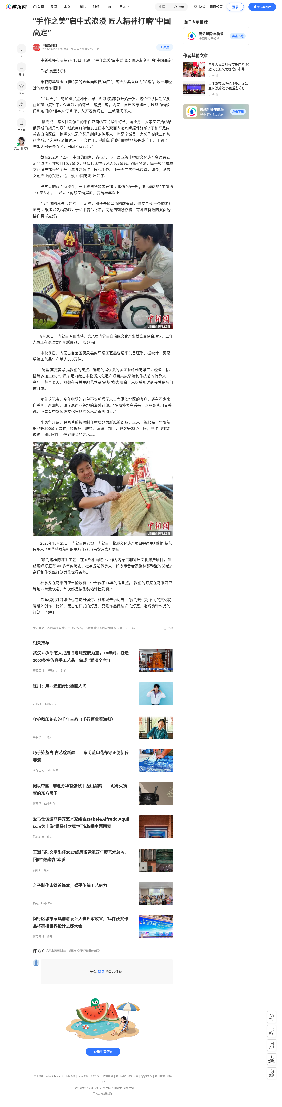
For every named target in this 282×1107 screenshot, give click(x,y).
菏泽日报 (38, 770)
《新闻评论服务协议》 (88, 950)
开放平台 (96, 1076)
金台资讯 (38, 737)
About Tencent (54, 1076)
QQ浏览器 (146, 1076)
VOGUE (38, 704)
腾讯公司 (98, 1093)
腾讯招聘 (121, 1076)
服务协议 (70, 1076)
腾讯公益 (133, 1076)
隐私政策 (83, 1076)
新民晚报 (38, 936)
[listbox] (103, 789)
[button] (238, 36)
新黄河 (37, 803)
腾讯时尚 (38, 836)
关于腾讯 (39, 1076)
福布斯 (37, 870)
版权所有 (108, 1093)
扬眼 (36, 903)
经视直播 (38, 670)
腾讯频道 (160, 1076)
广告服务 (108, 1076)
